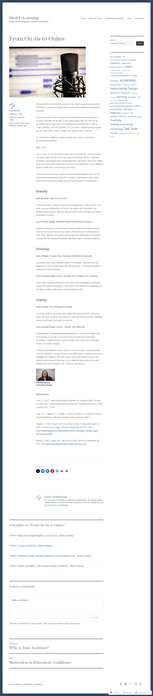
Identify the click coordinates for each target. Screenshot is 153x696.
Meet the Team (95, 18)
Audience (132, 60)
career (27, 123)
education (114, 81)
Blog (129, 18)
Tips (25, 126)
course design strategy (116, 73)
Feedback (126, 85)
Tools (134, 128)
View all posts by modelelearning (56, 505)
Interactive (134, 93)
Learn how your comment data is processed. (61, 624)
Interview (112, 97)
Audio (11, 123)
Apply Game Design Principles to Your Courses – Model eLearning (45, 535)
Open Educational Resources (121, 103)
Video (138, 133)
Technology (116, 128)
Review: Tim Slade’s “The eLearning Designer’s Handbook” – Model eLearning (51, 566)
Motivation (132, 97)
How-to (133, 85)
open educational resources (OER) (125, 106)
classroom (115, 63)
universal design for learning (127, 133)
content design (125, 70)
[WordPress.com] (141, 684)
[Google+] (131, 684)
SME (131, 113)
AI (123, 57)
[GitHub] (136, 684)
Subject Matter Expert (135, 116)
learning (122, 96)
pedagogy (128, 109)
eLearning (128, 80)
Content (127, 66)
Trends (113, 133)
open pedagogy (116, 109)
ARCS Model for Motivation (119, 60)
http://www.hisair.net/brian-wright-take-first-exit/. (66, 444)
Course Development (120, 75)
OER (139, 97)
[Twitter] (121, 684)
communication (116, 67)
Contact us (139, 18)
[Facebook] (126, 684)
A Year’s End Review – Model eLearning (35, 546)
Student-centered (118, 116)
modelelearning (14, 111)
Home (83, 18)
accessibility (116, 57)
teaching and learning (121, 124)
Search (113, 40)
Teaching (115, 120)
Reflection (12, 117)
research (20, 126)
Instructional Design (124, 88)
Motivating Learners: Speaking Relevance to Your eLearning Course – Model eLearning (54, 556)
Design (134, 76)
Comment (95, 617)
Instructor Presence (120, 93)
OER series (113, 100)
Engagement (115, 84)
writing (112, 136)
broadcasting (19, 123)
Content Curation (115, 70)
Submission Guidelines (114, 18)
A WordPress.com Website (32, 684)
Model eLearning (23, 18)
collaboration (126, 63)
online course (122, 100)
